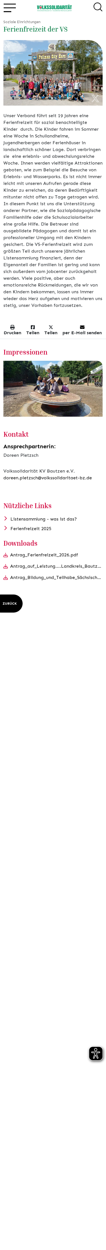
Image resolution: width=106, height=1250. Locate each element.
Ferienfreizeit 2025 (30, 528)
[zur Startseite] (54, 8)
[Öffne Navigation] (9, 8)
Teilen (32, 332)
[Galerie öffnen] (53, 389)
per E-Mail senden (82, 332)
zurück (10, 604)
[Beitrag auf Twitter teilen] (95, 99)
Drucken (12, 332)
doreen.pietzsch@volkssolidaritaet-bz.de (47, 477)
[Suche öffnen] (98, 8)
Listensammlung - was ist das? (43, 519)
